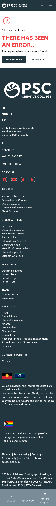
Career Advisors (11, 244)
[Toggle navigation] (50, 5)
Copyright (37, 454)
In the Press (8, 281)
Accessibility (9, 458)
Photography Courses (14, 196)
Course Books (10, 294)
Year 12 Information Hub (16, 248)
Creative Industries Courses (18, 207)
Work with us (9, 327)
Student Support (11, 252)
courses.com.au (11, 461)
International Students (14, 240)
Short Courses (10, 211)
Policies (6, 346)
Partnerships (9, 237)
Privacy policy (22, 454)
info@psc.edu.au (11, 163)
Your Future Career (13, 233)
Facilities (7, 226)
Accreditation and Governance (19, 342)
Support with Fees (12, 255)
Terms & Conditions (29, 458)
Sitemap (7, 454)
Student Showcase (12, 320)
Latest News (9, 274)
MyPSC (6, 360)
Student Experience (13, 229)
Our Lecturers (10, 331)
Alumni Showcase (12, 316)
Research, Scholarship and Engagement (25, 338)
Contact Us (8, 334)
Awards (6, 323)
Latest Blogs (9, 278)
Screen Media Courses (15, 200)
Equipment (8, 297)
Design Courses (11, 203)
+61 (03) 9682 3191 (13, 156)
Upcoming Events (12, 270)
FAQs (5, 312)
